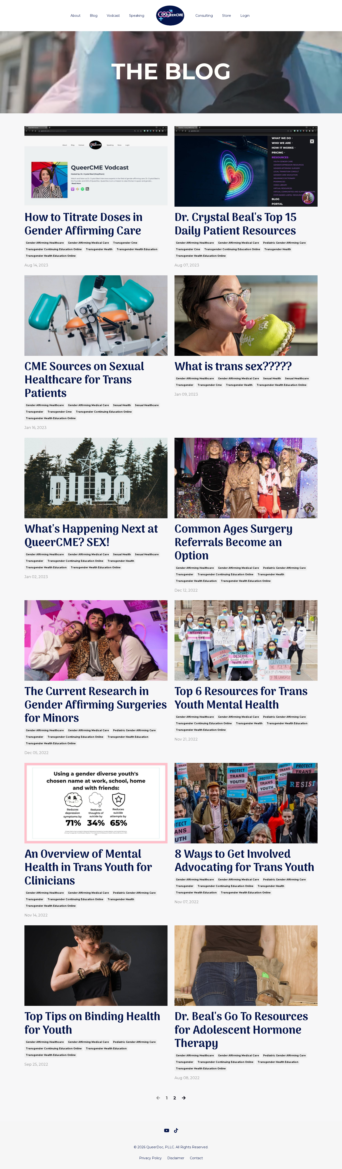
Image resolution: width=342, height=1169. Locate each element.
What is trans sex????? (233, 367)
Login (245, 15)
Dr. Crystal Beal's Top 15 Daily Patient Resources (235, 224)
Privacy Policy (150, 1158)
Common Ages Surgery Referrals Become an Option (233, 543)
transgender (34, 411)
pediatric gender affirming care (284, 242)
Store (226, 15)
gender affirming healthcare (45, 242)
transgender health (99, 249)
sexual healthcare (147, 405)
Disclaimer (175, 1158)
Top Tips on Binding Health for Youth (92, 1024)
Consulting (204, 15)
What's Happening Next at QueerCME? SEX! (91, 536)
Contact (196, 1158)
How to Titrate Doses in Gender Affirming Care (83, 224)
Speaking (136, 15)
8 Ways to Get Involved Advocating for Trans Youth (244, 861)
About (75, 15)
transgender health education (137, 249)
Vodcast (113, 15)
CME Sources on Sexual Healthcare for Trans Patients (84, 380)
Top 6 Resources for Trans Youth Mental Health (241, 698)
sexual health (122, 405)
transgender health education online (51, 255)
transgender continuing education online (54, 249)
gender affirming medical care (88, 242)
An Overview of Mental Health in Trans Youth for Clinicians (88, 868)
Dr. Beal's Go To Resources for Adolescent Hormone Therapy (241, 1031)
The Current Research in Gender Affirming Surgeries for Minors (95, 705)
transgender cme (125, 242)
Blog (93, 15)
